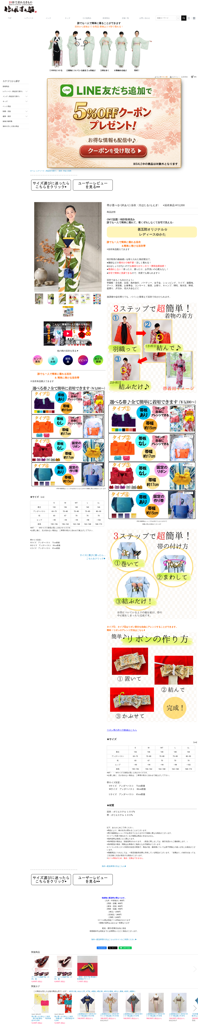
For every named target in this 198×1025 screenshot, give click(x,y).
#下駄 (88, 991)
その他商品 (86, 18)
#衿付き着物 (108, 991)
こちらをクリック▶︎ (96, 558)
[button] (37, 247)
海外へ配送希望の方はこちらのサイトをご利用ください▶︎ (114, 939)
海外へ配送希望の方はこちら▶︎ (114, 866)
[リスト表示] (188, 18)
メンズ (48, 18)
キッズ (67, 18)
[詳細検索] (178, 18)
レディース (29, 18)
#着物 (93, 991)
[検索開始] (183, 18)
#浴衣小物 (72, 991)
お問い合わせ (144, 18)
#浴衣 (126, 991)
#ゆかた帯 (81, 991)
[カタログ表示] (194, 18)
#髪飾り (133, 991)
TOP (9, 18)
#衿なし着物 (118, 991)
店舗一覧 (125, 18)
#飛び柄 (100, 991)
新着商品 (106, 18)
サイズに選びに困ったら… (93, 555)
